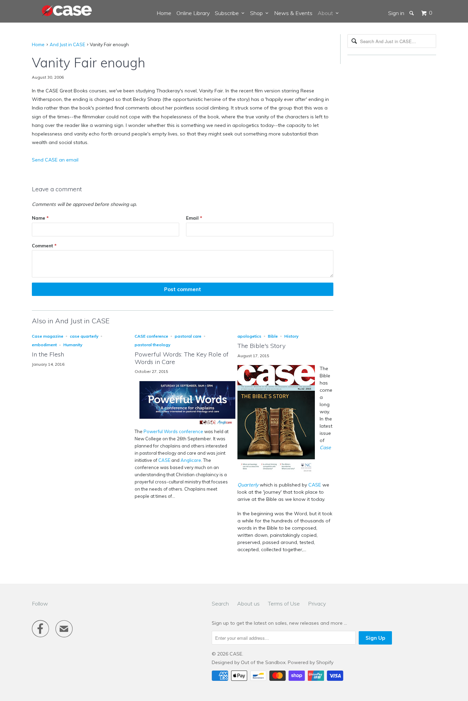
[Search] (412, 13)
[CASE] (67, 11)
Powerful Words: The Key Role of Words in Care (182, 358)
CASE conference (151, 336)
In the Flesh (48, 354)
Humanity (72, 344)
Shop (258, 13)
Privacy (317, 603)
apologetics (249, 336)
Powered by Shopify (310, 662)
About (327, 13)
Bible (273, 336)
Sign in (396, 13)
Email (194, 218)
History (291, 336)
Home (164, 13)
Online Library (193, 13)
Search (220, 603)
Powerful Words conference (173, 431)
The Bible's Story (261, 346)
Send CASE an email (55, 160)
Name (40, 218)
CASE (164, 460)
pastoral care (188, 336)
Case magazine (47, 336)
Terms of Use (284, 603)
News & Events (293, 13)
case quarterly (84, 336)
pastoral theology (152, 344)
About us (248, 603)
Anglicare (191, 460)
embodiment (44, 344)
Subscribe (228, 13)
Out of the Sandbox (263, 662)
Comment (44, 245)
